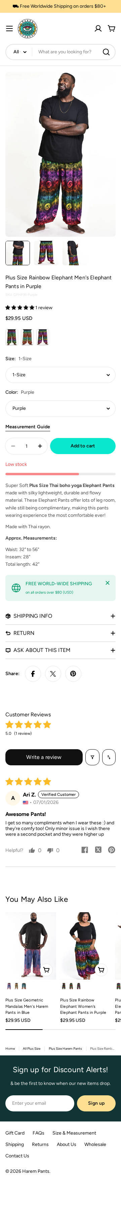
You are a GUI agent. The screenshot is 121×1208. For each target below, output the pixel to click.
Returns (40, 1144)
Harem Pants (35, 1171)
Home (10, 1048)
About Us (66, 1144)
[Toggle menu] (9, 28)
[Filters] (92, 757)
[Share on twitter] (98, 850)
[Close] (107, 582)
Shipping (14, 1144)
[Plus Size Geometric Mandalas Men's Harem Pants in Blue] (30, 946)
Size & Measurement (74, 1133)
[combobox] (60, 52)
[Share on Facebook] (33, 674)
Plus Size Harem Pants (65, 1048)
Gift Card (15, 1133)
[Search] (106, 52)
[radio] (11, 337)
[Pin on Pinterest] (73, 674)
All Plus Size (31, 1048)
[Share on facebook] (85, 850)
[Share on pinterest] (112, 850)
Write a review (44, 757)
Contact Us (17, 1156)
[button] (20, 308)
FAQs (38, 1133)
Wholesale (95, 1144)
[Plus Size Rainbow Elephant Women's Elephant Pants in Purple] (85, 946)
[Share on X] (53, 674)
